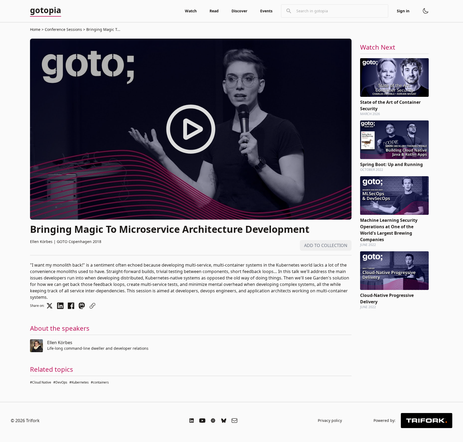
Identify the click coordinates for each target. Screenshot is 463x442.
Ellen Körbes (59, 342)
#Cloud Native (40, 382)
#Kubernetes (79, 382)
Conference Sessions (63, 29)
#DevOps (60, 382)
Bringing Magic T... (102, 29)
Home (35, 29)
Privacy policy (330, 420)
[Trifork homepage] (426, 420)
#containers (100, 382)
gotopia (45, 10)
